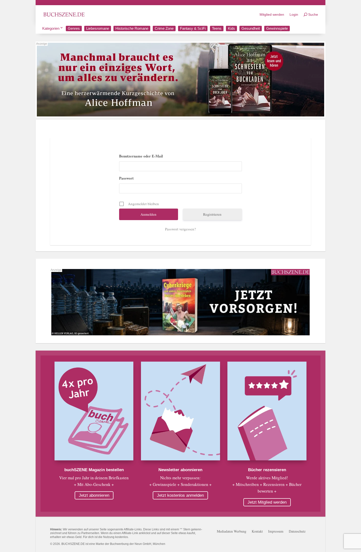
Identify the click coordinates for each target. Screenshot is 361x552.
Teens (217, 28)
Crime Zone (164, 28)
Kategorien (50, 28)
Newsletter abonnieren (180, 469)
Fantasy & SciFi (193, 28)
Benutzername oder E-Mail (141, 156)
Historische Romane (131, 28)
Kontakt (257, 532)
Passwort (126, 178)
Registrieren (212, 214)
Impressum (275, 532)
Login (294, 14)
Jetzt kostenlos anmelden (180, 495)
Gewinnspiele (277, 28)
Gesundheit (250, 28)
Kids (231, 28)
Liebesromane (97, 28)
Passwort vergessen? (180, 228)
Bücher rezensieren (267, 469)
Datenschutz (297, 532)
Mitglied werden (272, 14)
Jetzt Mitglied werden (267, 502)
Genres (74, 28)
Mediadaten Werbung (231, 532)
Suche (313, 14)
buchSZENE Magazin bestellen (94, 469)
